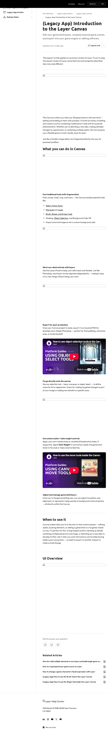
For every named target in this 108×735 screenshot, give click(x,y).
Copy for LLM (95, 46)
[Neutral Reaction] (51, 644)
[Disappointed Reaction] (45, 644)
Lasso (60, 210)
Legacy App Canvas (84, 13)
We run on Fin (51, 727)
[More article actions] (104, 45)
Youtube (71, 4)
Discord (81, 4)
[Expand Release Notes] (32, 17)
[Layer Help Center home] (2, 4)
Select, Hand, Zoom (54, 205)
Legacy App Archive (65, 13)
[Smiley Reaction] (58, 644)
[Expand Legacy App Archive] (32, 12)
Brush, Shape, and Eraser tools (59, 214)
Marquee (50, 210)
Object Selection (61, 218)
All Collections (48, 13)
